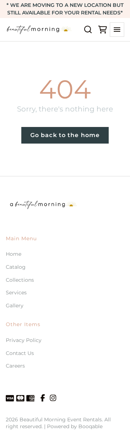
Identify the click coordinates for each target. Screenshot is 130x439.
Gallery (14, 305)
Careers (15, 366)
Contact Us (20, 353)
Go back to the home (65, 135)
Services (16, 292)
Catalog (16, 267)
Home (13, 254)
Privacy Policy (24, 340)
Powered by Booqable (75, 426)
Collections (20, 280)
